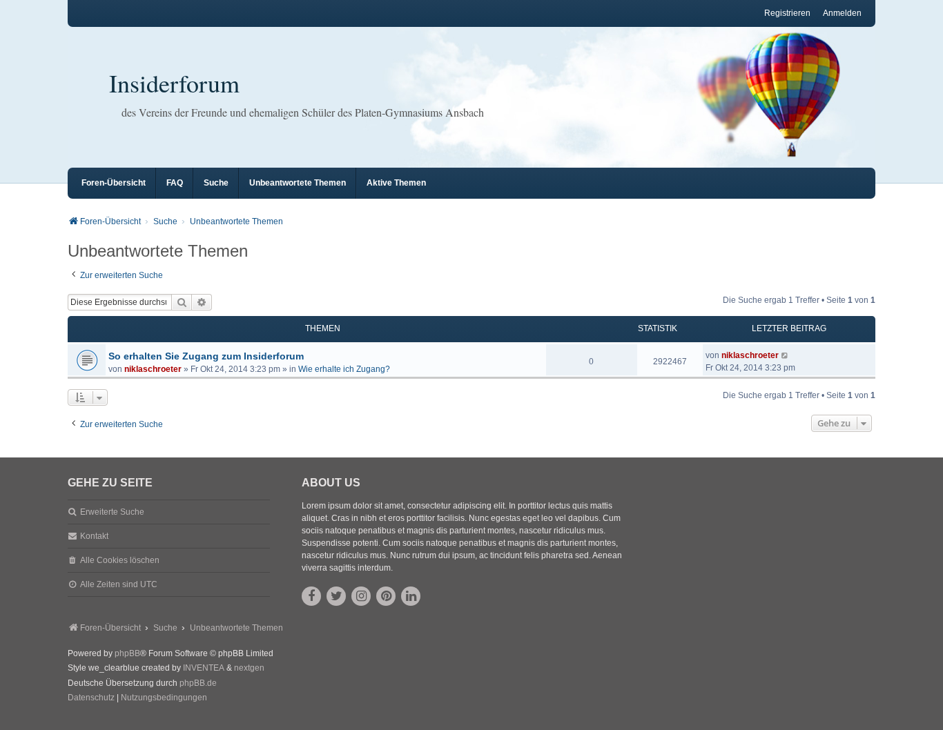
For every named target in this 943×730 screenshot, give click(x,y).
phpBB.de (198, 683)
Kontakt (94, 536)
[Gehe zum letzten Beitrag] (785, 355)
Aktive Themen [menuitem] (396, 183)
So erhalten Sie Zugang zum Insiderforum (206, 356)
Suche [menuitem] (216, 183)
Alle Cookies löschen (119, 560)
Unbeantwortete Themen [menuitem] (297, 183)
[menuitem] (91, 698)
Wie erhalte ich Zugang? (344, 369)
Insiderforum (174, 82)
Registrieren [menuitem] (787, 13)
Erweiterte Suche (112, 512)
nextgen (249, 668)
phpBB (127, 653)
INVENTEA (203, 668)
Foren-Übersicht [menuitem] (113, 183)
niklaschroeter (153, 369)
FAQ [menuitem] (174, 183)
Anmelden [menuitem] (842, 13)
